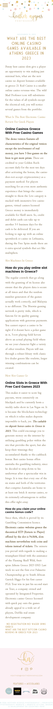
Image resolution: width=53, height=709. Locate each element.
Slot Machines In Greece (19, 260)
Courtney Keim (36, 706)
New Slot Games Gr (16, 375)
